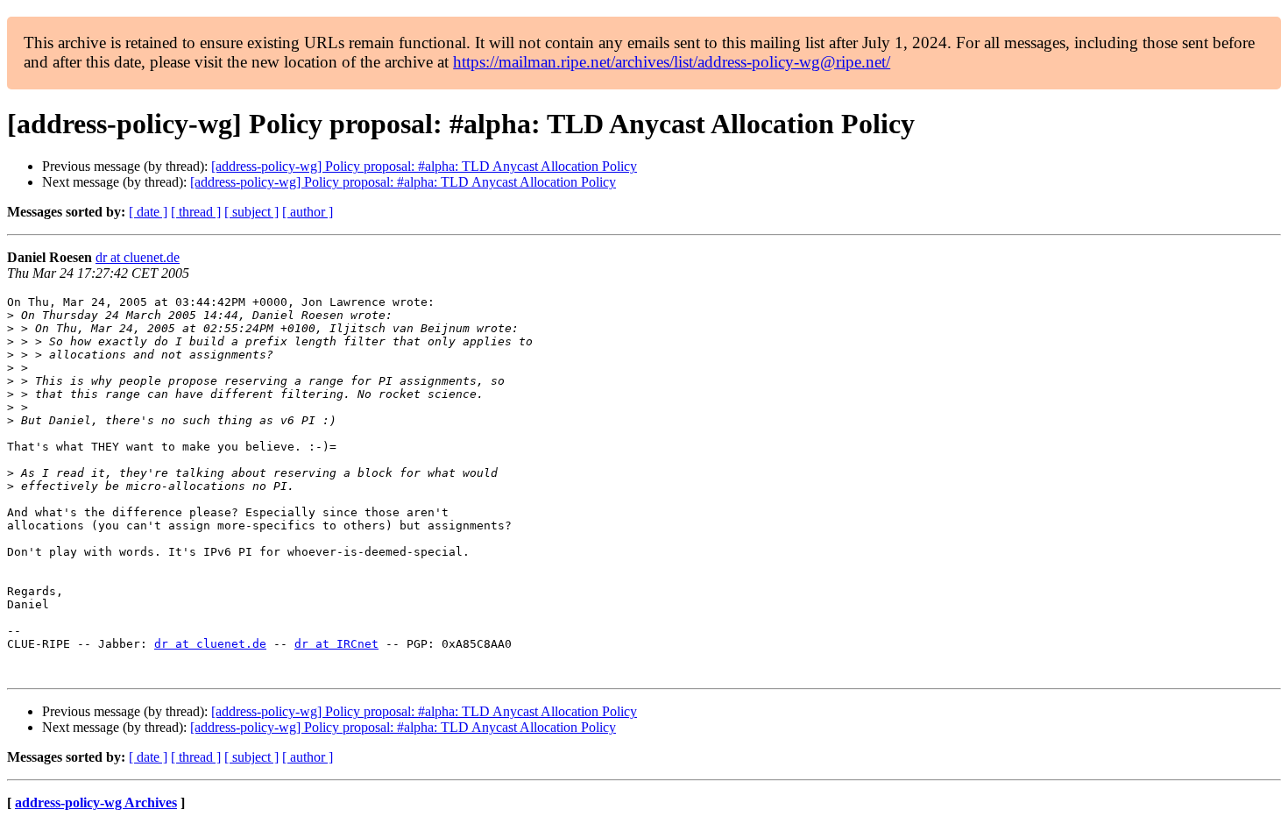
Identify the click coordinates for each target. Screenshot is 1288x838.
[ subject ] (251, 211)
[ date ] (148, 211)
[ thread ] (196, 211)
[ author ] (307, 211)
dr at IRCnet (336, 643)
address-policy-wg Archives (96, 802)
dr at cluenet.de (138, 257)
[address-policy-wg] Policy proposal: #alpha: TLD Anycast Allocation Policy (424, 166)
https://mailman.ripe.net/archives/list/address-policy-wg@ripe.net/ (671, 62)
